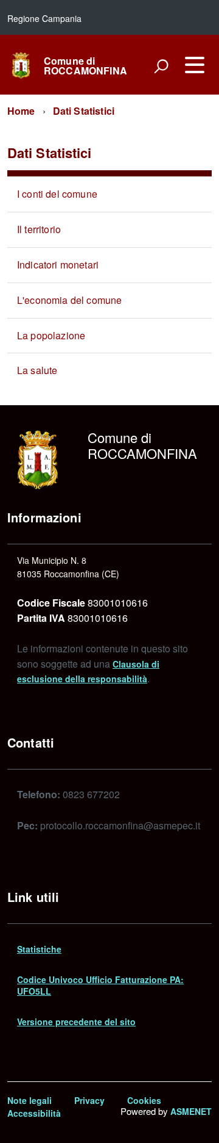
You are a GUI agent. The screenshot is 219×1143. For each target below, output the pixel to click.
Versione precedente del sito (76, 1021)
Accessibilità (34, 1113)
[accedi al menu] (194, 64)
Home (21, 111)
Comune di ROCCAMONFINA (85, 66)
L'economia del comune (69, 300)
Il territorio (39, 229)
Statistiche (39, 949)
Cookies (144, 1100)
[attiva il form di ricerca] (161, 65)
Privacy (89, 1100)
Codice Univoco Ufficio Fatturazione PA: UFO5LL (100, 985)
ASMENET (191, 1111)
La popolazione (51, 335)
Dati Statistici (83, 111)
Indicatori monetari (58, 265)
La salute (37, 370)
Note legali (29, 1100)
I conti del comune (57, 194)
